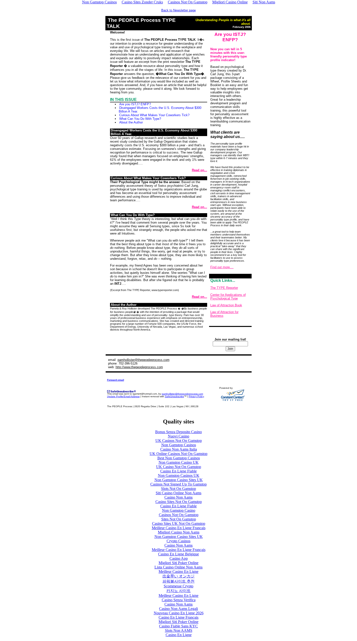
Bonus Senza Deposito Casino (178, 432)
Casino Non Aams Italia (178, 449)
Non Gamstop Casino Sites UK (178, 480)
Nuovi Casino (178, 436)
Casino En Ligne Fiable (178, 471)
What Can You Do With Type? (140, 119)
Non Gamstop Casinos (178, 445)
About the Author (131, 122)
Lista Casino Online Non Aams (178, 567)
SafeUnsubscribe (174, 396)
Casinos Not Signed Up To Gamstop (178, 484)
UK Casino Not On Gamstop (178, 467)
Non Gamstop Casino (178, 510)
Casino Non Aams (178, 497)
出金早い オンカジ (178, 576)
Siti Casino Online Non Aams (178, 493)
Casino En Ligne (179, 635)
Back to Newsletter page (178, 10)
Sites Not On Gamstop (178, 519)
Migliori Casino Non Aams (178, 532)
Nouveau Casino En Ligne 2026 (179, 613)
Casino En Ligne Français (178, 617)
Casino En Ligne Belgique (178, 554)
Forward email (115, 380)
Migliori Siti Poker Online (178, 563)
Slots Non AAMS (178, 630)
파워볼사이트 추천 (178, 581)
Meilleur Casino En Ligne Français (178, 550)
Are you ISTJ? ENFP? (135, 104)
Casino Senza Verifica (179, 600)
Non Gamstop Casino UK (179, 462)
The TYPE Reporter (224, 288)
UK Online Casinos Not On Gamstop (178, 454)
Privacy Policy (196, 396)
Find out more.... (222, 267)
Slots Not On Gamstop (178, 489)
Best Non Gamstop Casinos (178, 458)
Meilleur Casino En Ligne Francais (178, 528)
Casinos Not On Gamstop (178, 515)
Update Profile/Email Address (123, 396)
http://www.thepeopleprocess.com (139, 367)
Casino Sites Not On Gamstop (178, 502)
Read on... (199, 170)
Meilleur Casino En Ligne (178, 571)
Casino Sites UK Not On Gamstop (178, 523)
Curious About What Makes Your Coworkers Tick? (154, 115)
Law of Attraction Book (226, 305)
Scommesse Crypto (178, 586)
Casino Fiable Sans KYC (178, 626)
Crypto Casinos (178, 541)
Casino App (179, 558)
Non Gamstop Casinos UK (178, 475)
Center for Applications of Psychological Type (228, 296)
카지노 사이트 (178, 591)
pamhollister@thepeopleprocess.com (144, 360)
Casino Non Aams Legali (178, 609)
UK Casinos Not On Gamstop (178, 440)
